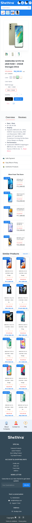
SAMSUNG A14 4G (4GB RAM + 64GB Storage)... (23, 273)
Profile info (16, 463)
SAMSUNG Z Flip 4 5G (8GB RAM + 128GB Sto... (9, 300)
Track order (16, 468)
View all (25, 254)
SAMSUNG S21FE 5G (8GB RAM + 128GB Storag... (9, 353)
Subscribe (26, 485)
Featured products (16, 448)
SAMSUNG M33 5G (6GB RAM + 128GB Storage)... (9, 380)
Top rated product (16, 455)
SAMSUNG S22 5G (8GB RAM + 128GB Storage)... (9, 407)
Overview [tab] (10, 117)
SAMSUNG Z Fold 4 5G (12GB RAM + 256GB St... (9, 327)
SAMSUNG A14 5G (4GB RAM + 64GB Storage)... (9, 273)
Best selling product (16, 453)
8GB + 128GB (12, 87)
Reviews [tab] (22, 117)
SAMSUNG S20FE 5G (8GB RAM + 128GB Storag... (22, 327)
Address (16, 470)
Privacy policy (22, 521)
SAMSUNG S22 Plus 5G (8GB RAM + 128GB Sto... (23, 407)
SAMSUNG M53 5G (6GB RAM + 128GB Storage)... (23, 380)
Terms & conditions (11, 521)
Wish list (16, 466)
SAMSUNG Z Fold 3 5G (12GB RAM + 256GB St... (23, 300)
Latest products (16, 451)
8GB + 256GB (11, 90)
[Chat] (14, 103)
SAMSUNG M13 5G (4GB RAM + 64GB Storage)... (23, 353)
